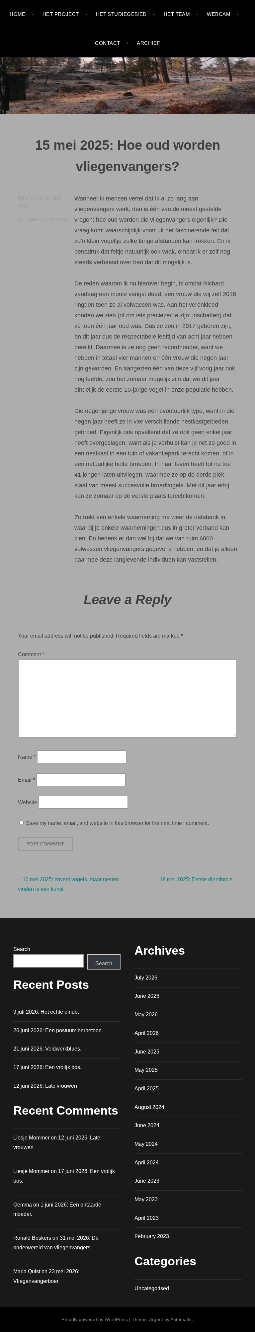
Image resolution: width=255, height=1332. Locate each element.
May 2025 (146, 1070)
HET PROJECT (60, 14)
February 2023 (151, 1236)
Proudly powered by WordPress (94, 1319)
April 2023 (146, 1218)
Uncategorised (151, 1288)
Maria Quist (26, 1271)
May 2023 (146, 1199)
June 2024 (146, 1125)
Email (26, 779)
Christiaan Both (46, 219)
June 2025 (146, 1052)
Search (21, 949)
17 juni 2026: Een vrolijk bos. (47, 1067)
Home (18, 14)
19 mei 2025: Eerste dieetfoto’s (196, 879)
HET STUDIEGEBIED (121, 14)
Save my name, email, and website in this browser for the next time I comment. (117, 823)
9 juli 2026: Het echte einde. (46, 1012)
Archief (148, 43)
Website (27, 802)
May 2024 (146, 1144)
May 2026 (146, 1014)
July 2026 (145, 977)
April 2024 (146, 1162)
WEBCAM (218, 14)
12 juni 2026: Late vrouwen (45, 1086)
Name (27, 757)
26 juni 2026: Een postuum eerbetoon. (58, 1030)
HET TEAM (177, 14)
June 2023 (146, 1181)
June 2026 (146, 996)
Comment (31, 654)
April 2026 (146, 1033)
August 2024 (149, 1107)
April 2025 (146, 1088)
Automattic (181, 1319)
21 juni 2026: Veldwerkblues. (47, 1049)
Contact (107, 43)
